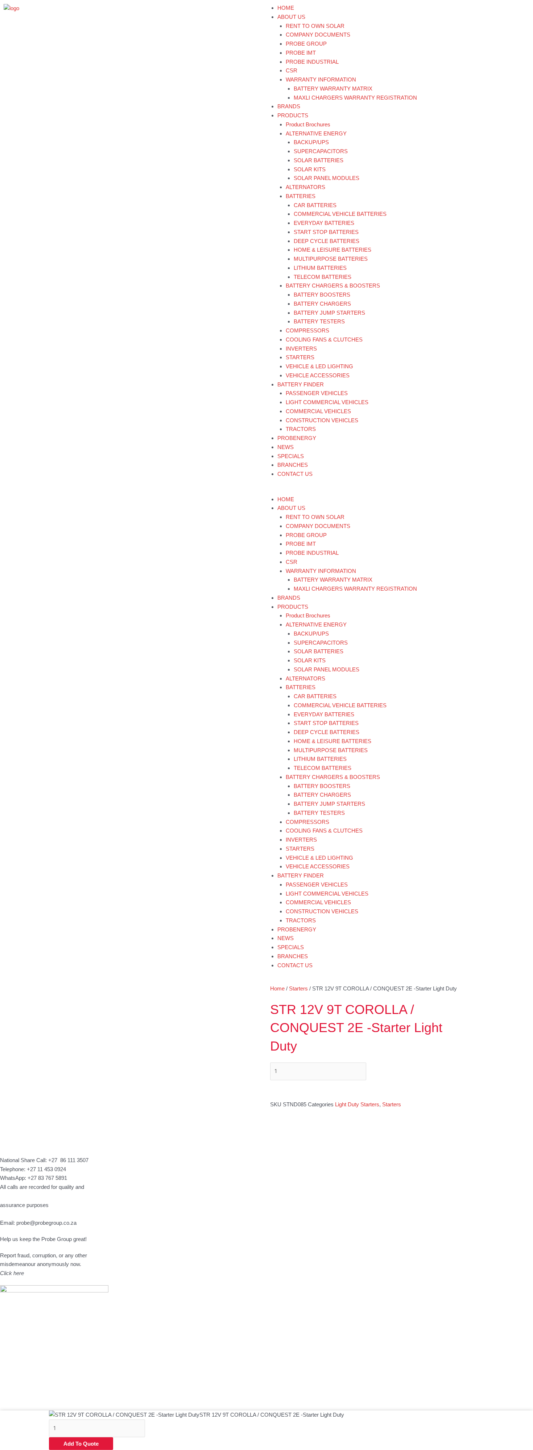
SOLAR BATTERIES (318, 160)
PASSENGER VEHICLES (317, 393)
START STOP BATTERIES (326, 232)
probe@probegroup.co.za (46, 1223)
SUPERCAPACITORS (321, 151)
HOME (285, 8)
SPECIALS (290, 456)
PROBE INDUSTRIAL (312, 62)
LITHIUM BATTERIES (320, 268)
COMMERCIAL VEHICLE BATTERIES (340, 214)
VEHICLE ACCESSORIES (318, 375)
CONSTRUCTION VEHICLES (322, 420)
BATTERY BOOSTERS (322, 295)
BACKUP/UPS (311, 142)
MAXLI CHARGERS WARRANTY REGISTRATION (355, 98)
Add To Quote (81, 1444)
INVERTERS (301, 348)
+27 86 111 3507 (68, 1160)
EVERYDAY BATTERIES (324, 223)
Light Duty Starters (357, 1104)
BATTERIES (300, 196)
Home (277, 988)
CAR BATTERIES (315, 205)
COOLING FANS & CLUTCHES (324, 339)
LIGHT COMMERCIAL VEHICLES (327, 402)
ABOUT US (291, 17)
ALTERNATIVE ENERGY (316, 133)
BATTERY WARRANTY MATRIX (333, 88)
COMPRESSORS (307, 330)
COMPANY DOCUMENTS (318, 35)
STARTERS (300, 357)
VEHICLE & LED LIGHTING (319, 366)
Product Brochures (308, 124)
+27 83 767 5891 (47, 1178)
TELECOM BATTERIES (322, 277)
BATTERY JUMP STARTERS (329, 313)
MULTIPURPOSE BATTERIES (331, 259)
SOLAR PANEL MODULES (326, 178)
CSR (291, 70)
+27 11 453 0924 (46, 1169)
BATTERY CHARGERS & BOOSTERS (333, 285)
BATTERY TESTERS (319, 321)
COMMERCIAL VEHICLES (318, 411)
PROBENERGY (296, 438)
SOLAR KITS (310, 169)
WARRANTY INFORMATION (321, 79)
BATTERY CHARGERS (322, 304)
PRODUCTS (292, 115)
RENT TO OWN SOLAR (315, 26)
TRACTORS (301, 429)
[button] (399, 490)
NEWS (285, 447)
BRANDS (288, 106)
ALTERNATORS (305, 187)
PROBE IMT (301, 53)
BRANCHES (292, 465)
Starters (298, 988)
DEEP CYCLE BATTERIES (326, 241)
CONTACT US (295, 474)
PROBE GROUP (306, 44)
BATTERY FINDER (300, 384)
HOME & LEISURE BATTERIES (332, 250)
